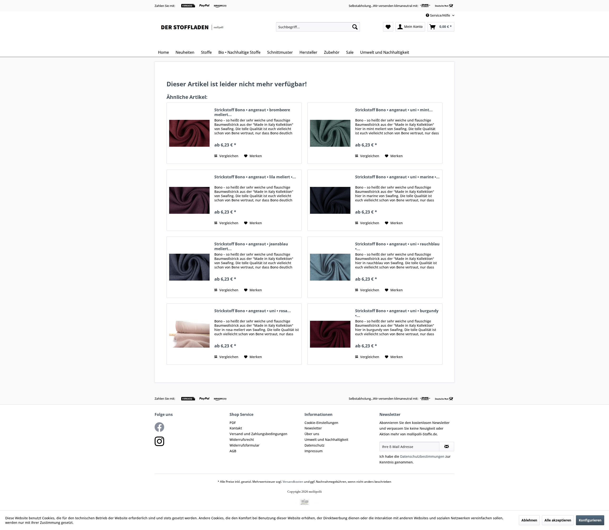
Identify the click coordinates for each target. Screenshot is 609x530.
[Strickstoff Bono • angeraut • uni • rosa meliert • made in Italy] (189, 334)
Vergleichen (228, 156)
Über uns (311, 434)
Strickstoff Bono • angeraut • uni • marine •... (397, 177)
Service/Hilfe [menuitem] (440, 15)
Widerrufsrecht (242, 439)
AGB (233, 451)
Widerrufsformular (245, 445)
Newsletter (313, 428)
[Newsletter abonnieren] (446, 446)
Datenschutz (314, 445)
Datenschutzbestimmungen (422, 456)
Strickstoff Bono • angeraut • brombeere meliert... (252, 112)
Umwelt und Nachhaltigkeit (326, 439)
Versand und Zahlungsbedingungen (258, 434)
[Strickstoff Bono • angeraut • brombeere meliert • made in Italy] (189, 133)
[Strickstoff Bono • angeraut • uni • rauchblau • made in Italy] (330, 267)
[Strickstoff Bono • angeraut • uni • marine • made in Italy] (330, 200)
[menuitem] (318, 27)
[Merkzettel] (388, 27)
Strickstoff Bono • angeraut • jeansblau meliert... (251, 246)
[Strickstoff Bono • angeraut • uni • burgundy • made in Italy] (330, 334)
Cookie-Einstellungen (321, 422)
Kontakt (236, 428)
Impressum (313, 451)
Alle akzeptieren (558, 520)
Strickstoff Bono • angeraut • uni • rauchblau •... (397, 246)
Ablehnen (529, 520)
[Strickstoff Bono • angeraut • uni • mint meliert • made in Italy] (330, 133)
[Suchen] (355, 27)
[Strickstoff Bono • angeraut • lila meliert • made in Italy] (189, 200)
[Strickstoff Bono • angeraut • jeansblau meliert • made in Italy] (189, 267)
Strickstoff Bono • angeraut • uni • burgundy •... (396, 313)
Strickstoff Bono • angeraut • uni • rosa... (252, 310)
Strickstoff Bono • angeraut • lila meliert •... (255, 177)
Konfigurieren (590, 520)
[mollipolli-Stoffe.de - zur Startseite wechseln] (192, 33)
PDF (233, 422)
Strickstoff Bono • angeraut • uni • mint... (394, 109)
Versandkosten (293, 482)
